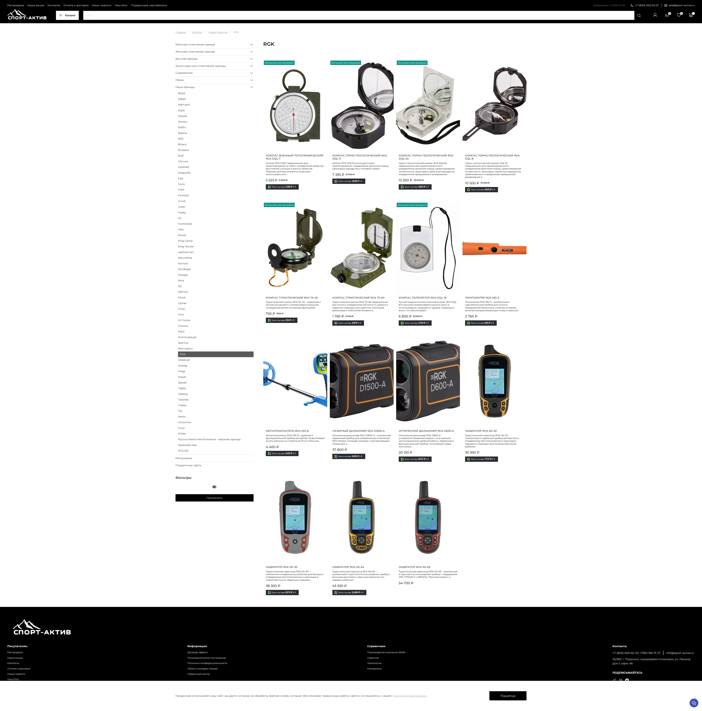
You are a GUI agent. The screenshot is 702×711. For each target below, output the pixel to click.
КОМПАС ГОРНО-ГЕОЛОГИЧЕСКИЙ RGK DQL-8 (492, 157)
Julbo (181, 206)
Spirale (182, 382)
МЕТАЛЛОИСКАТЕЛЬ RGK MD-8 (287, 431)
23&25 (182, 99)
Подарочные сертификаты (149, 5)
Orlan (181, 308)
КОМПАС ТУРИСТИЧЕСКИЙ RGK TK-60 (358, 297)
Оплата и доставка (75, 5)
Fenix (181, 184)
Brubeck (183, 150)
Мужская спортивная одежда (195, 44)
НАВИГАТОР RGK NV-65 (414, 567)
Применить (214, 497)
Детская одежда (186, 58)
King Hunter (186, 246)
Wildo (182, 433)
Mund (181, 297)
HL (180, 218)
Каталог (70, 15)
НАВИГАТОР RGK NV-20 (481, 431)
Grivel (182, 201)
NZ (180, 286)
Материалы (374, 668)
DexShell (183, 167)
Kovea (182, 235)
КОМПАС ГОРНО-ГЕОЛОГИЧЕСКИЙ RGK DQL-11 (359, 157)
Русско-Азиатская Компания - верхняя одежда (209, 439)
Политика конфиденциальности (207, 663)
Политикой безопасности (409, 695)
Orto (181, 314)
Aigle (181, 110)
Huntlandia (185, 223)
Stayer (182, 377)
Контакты (54, 5)
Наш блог (121, 5)
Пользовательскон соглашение (206, 657)
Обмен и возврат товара (202, 668)
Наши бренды (218, 32)
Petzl (181, 331)
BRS (181, 138)
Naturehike (185, 257)
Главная (181, 32)
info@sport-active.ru (680, 653)
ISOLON (183, 450)
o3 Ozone (184, 320)
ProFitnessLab (187, 337)
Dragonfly (184, 172)
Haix (181, 229)
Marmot (183, 291)
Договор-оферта (197, 652)
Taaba (182, 388)
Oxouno (183, 326)
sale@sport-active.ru (682, 5)
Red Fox (183, 343)
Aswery (182, 121)
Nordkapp (184, 269)
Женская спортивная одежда (195, 51)
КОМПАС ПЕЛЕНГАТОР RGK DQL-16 (422, 297)
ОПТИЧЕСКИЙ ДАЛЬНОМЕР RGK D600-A (426, 431)
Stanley (183, 365)
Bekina (182, 133)
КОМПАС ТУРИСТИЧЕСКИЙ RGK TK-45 (292, 297)
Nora (181, 280)
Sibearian (184, 360)
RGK (183, 354)
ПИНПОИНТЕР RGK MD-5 (482, 297)
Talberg (183, 394)
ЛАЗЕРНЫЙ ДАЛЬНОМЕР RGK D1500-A (358, 431)
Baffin (182, 127)
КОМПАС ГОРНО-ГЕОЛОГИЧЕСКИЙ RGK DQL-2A (426, 157)
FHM (181, 189)
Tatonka (183, 399)
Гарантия (373, 657)
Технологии (374, 663)
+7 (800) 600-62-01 (646, 5)
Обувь (180, 80)
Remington (185, 348)
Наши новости (102, 5)
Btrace (182, 144)
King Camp (185, 240)
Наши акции (35, 5)
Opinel (182, 303)
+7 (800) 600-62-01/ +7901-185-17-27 (636, 653)
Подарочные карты (188, 465)
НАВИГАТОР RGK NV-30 (281, 567)
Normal (183, 263)
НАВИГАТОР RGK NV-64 (348, 567)
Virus (181, 428)
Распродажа (15, 5)
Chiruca (183, 161)
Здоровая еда (187, 445)
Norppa (183, 274)
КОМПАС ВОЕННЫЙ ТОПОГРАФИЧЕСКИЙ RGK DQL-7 (294, 157)
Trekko (182, 405)
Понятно (508, 696)
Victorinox (184, 422)
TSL (180, 411)
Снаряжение (184, 72)
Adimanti (184, 104)
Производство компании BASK (386, 652)
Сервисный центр (198, 674)
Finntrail (183, 195)
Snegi (181, 371)
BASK (181, 93)
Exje (180, 178)
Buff (181, 155)
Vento (182, 416)
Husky (182, 212)
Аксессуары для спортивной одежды (201, 66)
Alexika (182, 116)
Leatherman (186, 252)
